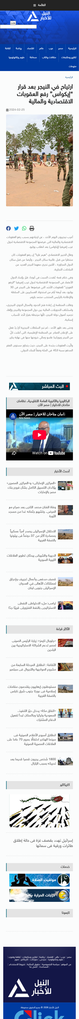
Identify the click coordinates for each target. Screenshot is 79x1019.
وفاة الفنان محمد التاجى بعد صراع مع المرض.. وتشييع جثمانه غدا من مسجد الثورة (32, 512)
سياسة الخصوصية (51, 964)
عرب (51, 48)
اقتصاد (30, 48)
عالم (41, 48)
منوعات (72, 66)
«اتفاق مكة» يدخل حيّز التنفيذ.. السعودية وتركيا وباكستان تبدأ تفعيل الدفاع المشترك (33, 715)
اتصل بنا (33, 967)
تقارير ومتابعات (68, 57)
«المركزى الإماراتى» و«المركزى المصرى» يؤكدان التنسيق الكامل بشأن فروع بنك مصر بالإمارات (31, 487)
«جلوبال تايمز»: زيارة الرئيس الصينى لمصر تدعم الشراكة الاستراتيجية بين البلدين (33, 645)
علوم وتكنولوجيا (16, 57)
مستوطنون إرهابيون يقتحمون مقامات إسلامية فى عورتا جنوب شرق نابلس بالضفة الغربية (32, 691)
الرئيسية (72, 48)
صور (17, 959)
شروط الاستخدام (17, 964)
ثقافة (8, 48)
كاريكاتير (65, 785)
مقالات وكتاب (49, 57)
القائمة (42, 5)
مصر (60, 48)
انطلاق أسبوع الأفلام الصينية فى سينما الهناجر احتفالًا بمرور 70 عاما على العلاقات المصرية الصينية (31, 739)
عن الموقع (66, 964)
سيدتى (43, 959)
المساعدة (44, 967)
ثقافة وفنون (15, 957)
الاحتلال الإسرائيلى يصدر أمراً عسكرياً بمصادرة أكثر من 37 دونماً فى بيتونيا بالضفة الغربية (33, 536)
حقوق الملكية (33, 964)
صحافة (33, 57)
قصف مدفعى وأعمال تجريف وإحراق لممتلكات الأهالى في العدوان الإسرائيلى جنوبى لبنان (32, 584)
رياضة (19, 48)
